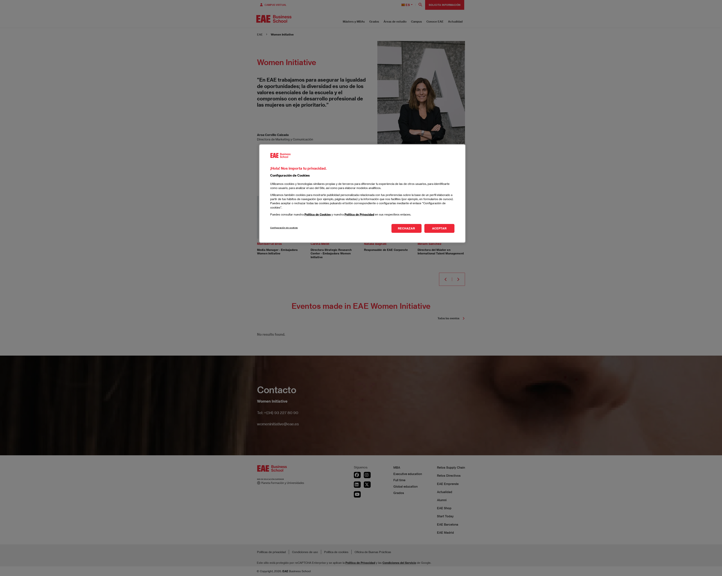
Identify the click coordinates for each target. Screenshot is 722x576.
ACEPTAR (439, 228)
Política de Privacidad (359, 214)
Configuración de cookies (284, 227)
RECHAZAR (406, 228)
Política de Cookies (317, 214)
